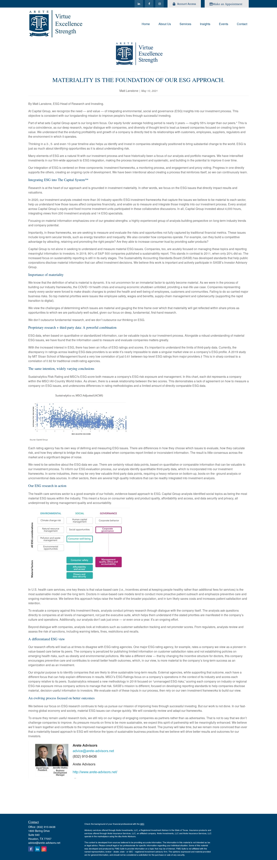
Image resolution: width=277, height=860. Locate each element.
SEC (142, 823)
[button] (145, 23)
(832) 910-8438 (46, 827)
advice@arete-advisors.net (44, 843)
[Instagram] (159, 4)
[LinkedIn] (139, 4)
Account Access (186, 4)
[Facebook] (149, 4)
